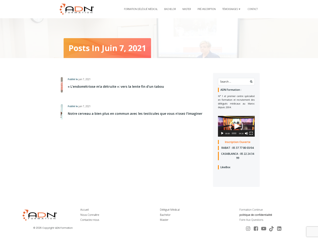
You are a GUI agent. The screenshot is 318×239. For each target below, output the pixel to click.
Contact (253, 9)
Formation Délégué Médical (141, 9)
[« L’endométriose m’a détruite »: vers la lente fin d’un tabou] (62, 84)
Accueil (84, 209)
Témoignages (230, 9)
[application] (236, 126)
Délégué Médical (170, 209)
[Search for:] (233, 81)
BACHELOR (170, 9)
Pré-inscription (207, 9)
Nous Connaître (89, 215)
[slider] (234, 133)
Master (164, 220)
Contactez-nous (89, 220)
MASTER (187, 9)
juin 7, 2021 (85, 79)
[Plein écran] (251, 133)
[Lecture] (222, 133)
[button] (236, 126)
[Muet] (246, 133)
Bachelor (165, 215)
